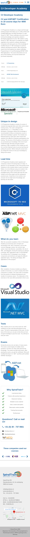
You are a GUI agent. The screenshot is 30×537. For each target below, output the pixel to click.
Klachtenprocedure (8, 532)
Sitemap (15, 534)
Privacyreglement (22, 531)
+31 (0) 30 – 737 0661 (18, 2)
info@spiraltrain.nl (9, 431)
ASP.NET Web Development (13, 74)
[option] (6, 456)
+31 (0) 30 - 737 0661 (14, 427)
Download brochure (10, 434)
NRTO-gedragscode (20, 532)
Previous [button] (2, 456)
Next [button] (27, 456)
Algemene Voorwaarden (9, 531)
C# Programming (10, 63)
